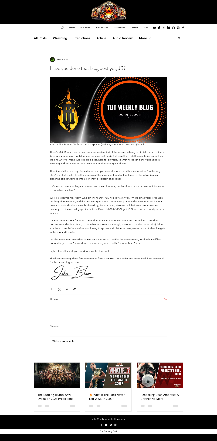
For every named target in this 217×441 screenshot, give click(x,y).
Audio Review (122, 38)
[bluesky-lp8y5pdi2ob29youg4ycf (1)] (168, 27)
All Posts (40, 38)
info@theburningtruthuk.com (108, 418)
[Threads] (178, 27)
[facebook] (183, 27)
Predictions (82, 38)
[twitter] (164, 27)
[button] (62, 27)
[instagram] (173, 27)
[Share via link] (74, 289)
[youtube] (154, 27)
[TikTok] (159, 27)
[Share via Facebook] (51, 289)
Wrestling (60, 38)
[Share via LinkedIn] (66, 289)
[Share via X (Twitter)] (59, 289)
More (143, 38)
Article (101, 38)
